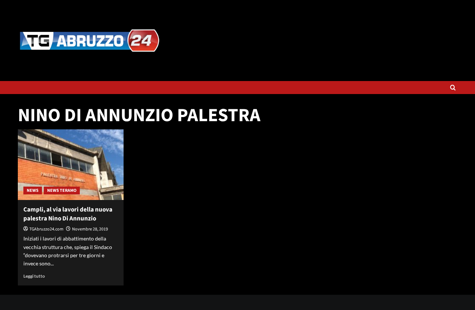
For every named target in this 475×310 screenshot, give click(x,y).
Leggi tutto (34, 276)
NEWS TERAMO (61, 190)
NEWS (33, 190)
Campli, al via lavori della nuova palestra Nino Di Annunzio (67, 214)
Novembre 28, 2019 (90, 229)
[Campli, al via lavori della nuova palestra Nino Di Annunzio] (71, 164)
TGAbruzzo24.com (46, 229)
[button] (453, 87)
